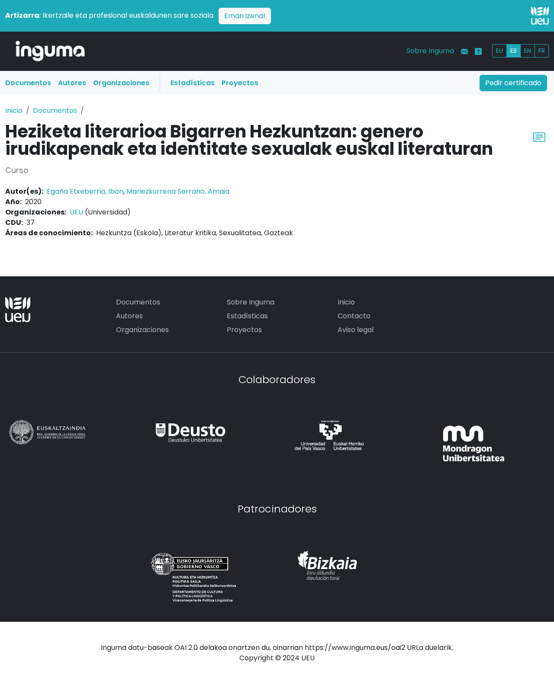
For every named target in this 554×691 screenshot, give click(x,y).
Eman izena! (244, 16)
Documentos (28, 83)
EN (527, 50)
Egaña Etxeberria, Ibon (85, 191)
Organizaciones (121, 83)
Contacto (354, 316)
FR (541, 50)
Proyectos (240, 83)
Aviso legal (356, 330)
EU (499, 50)
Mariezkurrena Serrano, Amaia (177, 191)
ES (513, 50)
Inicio (14, 110)
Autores (72, 83)
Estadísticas (193, 83)
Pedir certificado (513, 83)
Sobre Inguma (430, 51)
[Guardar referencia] (539, 136)
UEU (76, 212)
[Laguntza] (478, 51)
